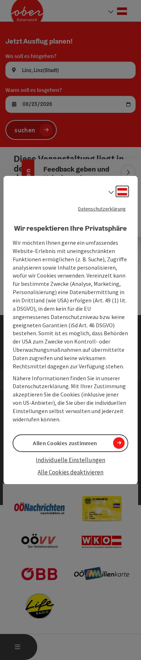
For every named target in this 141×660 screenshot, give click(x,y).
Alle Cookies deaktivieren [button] (70, 472)
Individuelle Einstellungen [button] (70, 460)
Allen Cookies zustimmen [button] (65, 443)
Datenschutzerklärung (102, 208)
